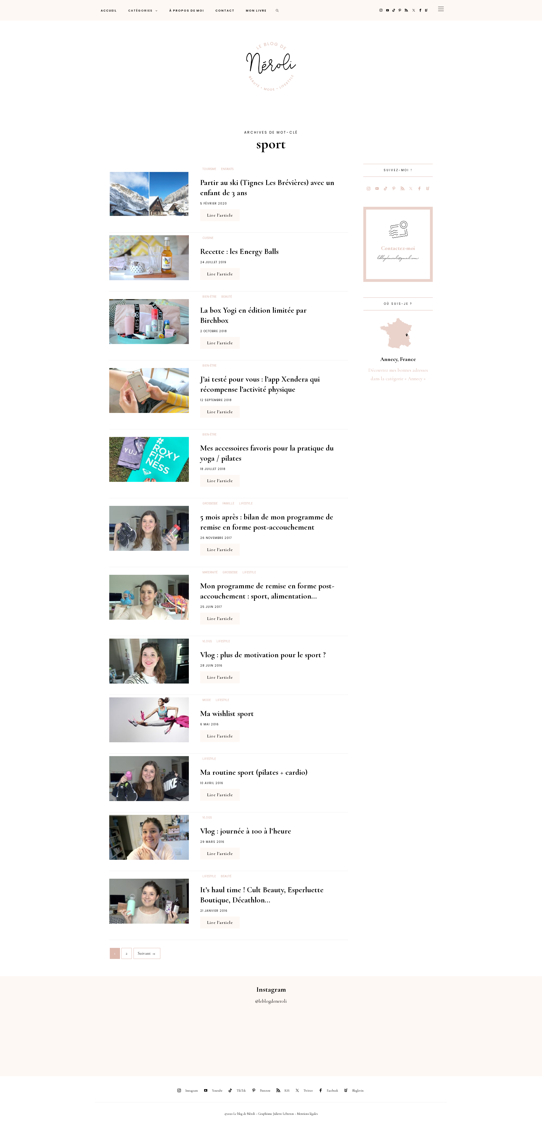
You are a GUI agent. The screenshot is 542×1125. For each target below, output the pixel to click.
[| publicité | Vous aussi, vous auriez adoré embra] (372, 1037)
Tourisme (209, 169)
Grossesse (210, 504)
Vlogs (207, 641)
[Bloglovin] (426, 10)
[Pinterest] (400, 10)
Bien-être (209, 297)
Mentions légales (307, 1114)
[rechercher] (277, 10)
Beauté (226, 297)
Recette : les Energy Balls (239, 251)
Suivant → (147, 953)
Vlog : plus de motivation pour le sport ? (263, 655)
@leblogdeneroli (271, 1001)
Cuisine (207, 238)
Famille (228, 504)
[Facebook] (420, 10)
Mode (206, 700)
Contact (225, 10)
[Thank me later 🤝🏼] (508, 1037)
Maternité (210, 573)
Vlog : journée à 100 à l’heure (245, 831)
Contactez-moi (398, 248)
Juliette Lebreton (283, 1114)
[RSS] (406, 10)
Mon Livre (256, 10)
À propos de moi (186, 10)
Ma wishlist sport (227, 713)
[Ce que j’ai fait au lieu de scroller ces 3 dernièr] (34, 1037)
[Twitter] (414, 10)
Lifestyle (246, 504)
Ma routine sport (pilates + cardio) (253, 772)
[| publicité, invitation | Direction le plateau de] (102, 1037)
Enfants (227, 169)
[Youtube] (387, 10)
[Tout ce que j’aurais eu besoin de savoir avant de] (440, 1037)
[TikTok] (393, 10)
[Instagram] (381, 10)
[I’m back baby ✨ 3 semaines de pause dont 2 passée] (169, 1037)
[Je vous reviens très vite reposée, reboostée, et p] (237, 1037)
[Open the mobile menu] (441, 10)
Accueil (109, 10)
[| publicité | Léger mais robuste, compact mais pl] (305, 1037)
